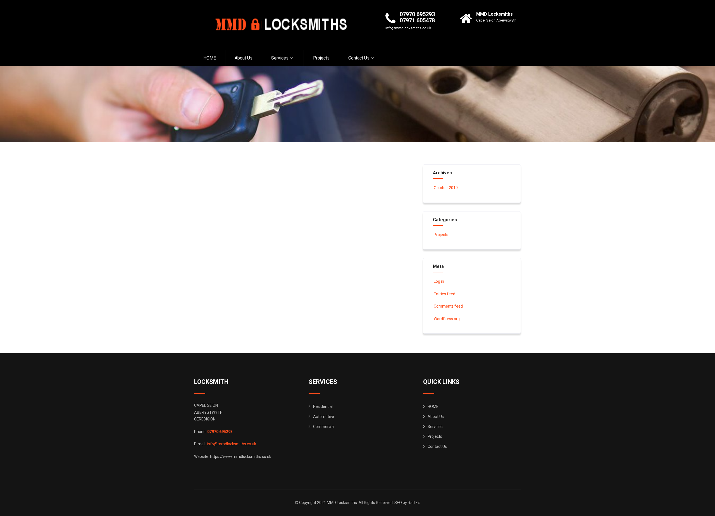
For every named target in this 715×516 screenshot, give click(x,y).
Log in (439, 281)
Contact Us (359, 58)
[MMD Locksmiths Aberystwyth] (278, 25)
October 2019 (446, 188)
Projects (321, 58)
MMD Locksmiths (494, 14)
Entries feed (444, 294)
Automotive (323, 416)
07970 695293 (417, 14)
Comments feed (448, 306)
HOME (209, 58)
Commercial (324, 426)
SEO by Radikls (407, 502)
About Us (243, 58)
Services (280, 58)
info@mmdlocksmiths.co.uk (408, 28)
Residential (323, 406)
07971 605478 (417, 20)
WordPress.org (447, 319)
